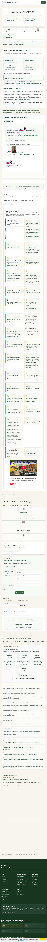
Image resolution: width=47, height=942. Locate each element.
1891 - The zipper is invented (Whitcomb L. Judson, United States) (32, 224)
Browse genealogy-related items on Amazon (29, 731)
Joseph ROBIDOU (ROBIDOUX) (23, 83)
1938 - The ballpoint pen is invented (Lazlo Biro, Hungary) (32, 387)
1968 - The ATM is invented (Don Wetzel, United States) (33, 452)
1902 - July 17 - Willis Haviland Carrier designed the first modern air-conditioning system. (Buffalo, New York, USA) (14, 263)
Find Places (3, 877)
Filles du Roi (19, 877)
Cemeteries (3, 879)
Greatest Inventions (36, 886)
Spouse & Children (15, 41)
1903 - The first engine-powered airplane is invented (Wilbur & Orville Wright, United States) (33, 262)
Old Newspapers (4, 893)
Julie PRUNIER (27, 99)
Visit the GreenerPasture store (10, 731)
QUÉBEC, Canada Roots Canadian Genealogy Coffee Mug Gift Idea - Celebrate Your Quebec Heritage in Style (23, 767)
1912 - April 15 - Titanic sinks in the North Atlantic (14, 303)
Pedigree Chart (23, 512)
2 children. (18, 93)
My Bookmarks (20, 893)
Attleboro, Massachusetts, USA (26, 154)
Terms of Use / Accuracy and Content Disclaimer (10, 937)
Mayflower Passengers (21, 884)
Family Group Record (23, 525)
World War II (34, 882)
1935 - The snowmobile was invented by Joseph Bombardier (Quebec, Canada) (14, 388)
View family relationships (10, 67)
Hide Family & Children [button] (8, 121)
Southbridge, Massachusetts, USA (22, 134)
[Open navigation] (39, 2)
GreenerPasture (5, 5)
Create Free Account (28, 624)
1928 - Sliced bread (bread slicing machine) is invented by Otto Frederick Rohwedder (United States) (33, 347)
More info (22, 940)
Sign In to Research (18, 624)
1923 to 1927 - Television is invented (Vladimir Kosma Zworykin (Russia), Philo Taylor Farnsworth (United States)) (14, 334)
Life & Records (23, 41)
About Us (3, 899)
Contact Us (3, 901)
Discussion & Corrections (18, 44)
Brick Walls (3, 897)
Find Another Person (7, 44)
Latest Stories (4, 891)
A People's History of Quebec (10, 685)
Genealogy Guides (5, 894)
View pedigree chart (29, 69)
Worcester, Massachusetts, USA (24, 156)
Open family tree (28, 67)
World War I (34, 881)
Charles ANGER (18, 99)
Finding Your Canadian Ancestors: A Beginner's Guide (16, 710)
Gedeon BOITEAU (19, 82)
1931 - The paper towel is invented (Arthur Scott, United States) (13, 377)
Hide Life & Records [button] (8, 203)
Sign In (43, 2)
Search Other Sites (38, 41)
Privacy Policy (22, 937)
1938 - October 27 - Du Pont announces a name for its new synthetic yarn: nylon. (32, 399)
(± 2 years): (9, 582)
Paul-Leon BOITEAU (9, 60)
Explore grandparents (29, 60)
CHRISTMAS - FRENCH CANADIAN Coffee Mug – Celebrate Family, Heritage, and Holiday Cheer (22, 748)
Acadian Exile (19, 882)
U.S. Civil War (35, 879)
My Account (19, 891)
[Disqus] (23, 802)
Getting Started (4, 896)
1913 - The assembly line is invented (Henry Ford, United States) (32, 303)
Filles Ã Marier (20, 879)
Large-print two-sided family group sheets (23, 532)
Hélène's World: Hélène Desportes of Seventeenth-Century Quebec (19, 693)
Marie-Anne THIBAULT (29, 82)
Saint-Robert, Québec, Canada (10, 551)
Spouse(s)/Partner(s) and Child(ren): (12, 88)
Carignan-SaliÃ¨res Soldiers (22, 881)
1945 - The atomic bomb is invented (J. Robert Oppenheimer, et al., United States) (33, 411)
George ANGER (15, 91)
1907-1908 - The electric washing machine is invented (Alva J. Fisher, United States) (14, 292)
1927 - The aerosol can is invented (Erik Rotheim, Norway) (14, 345)
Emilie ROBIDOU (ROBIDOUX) (11, 62)
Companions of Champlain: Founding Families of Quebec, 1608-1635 (19, 702)
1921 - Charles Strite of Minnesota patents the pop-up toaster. (13, 319)
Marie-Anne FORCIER (36, 83)
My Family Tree (4, 881)
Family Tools (30, 41)
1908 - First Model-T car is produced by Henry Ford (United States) (33, 292)
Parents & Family (6, 41)
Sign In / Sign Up (20, 894)
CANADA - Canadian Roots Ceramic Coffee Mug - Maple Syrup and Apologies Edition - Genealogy (23, 760)
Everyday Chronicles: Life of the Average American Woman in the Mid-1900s (20, 110)
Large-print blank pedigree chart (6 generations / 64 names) (23, 518)
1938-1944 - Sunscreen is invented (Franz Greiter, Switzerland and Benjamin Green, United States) (14, 399)
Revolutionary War (36, 877)
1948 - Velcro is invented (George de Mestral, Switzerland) (33, 421)
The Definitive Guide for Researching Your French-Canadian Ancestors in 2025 (21, 112)
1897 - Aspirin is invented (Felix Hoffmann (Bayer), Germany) (14, 246)
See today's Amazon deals (9, 734)
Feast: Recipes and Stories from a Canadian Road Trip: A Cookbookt (19, 724)
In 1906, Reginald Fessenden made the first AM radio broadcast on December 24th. (32, 275)
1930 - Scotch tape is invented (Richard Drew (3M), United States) (13, 359)
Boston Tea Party (35, 876)
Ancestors (11, 5)
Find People (3, 876)
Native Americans (20, 876)
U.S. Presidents (35, 884)
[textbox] (10, 605)
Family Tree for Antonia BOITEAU (23, 539)
